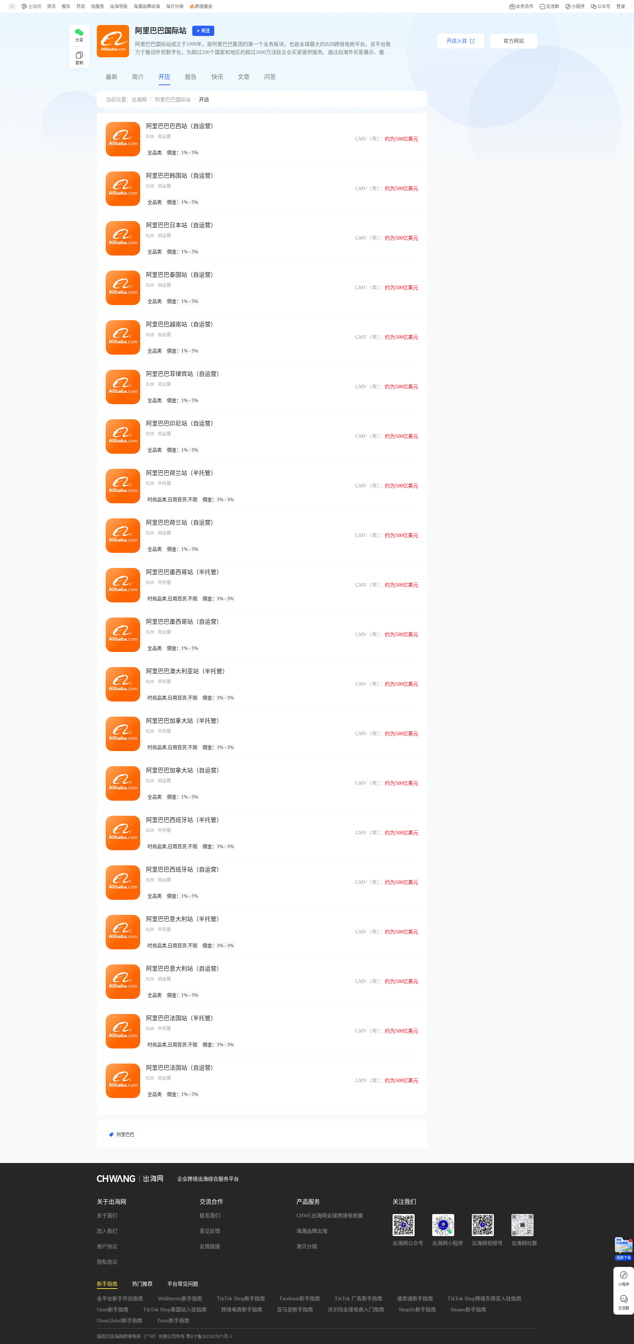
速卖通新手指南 (415, 1298)
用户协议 (107, 1246)
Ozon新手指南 (112, 1309)
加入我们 (107, 1231)
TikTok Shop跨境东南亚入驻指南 (484, 1298)
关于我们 (107, 1215)
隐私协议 (107, 1262)
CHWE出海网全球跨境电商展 (329, 1215)
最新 (111, 77)
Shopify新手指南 (417, 1309)
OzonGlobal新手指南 (119, 1320)
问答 (270, 77)
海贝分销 (306, 1246)
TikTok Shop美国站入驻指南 (175, 1309)
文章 (243, 77)
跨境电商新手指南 (241, 1309)
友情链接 (210, 1246)
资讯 (51, 6)
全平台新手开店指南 (120, 1298)
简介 (138, 77)
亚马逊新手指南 (295, 1309)
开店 (164, 77)
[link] (139, 99)
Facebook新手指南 (300, 1298)
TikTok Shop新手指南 (241, 1298)
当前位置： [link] (118, 99)
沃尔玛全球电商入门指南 (356, 1309)
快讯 (217, 77)
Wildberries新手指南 (180, 1298)
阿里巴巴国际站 (173, 99)
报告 (191, 77)
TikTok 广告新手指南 (358, 1298)
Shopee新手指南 (468, 1309)
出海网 (139, 99)
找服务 (97, 6)
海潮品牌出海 (311, 1231)
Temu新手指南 (173, 1320)
